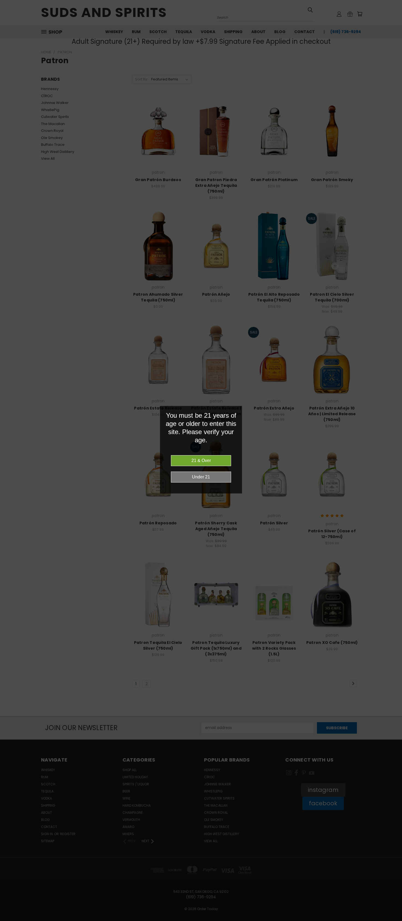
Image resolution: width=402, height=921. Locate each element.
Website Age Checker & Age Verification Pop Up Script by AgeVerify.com (395, 919)
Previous (387, 904)
